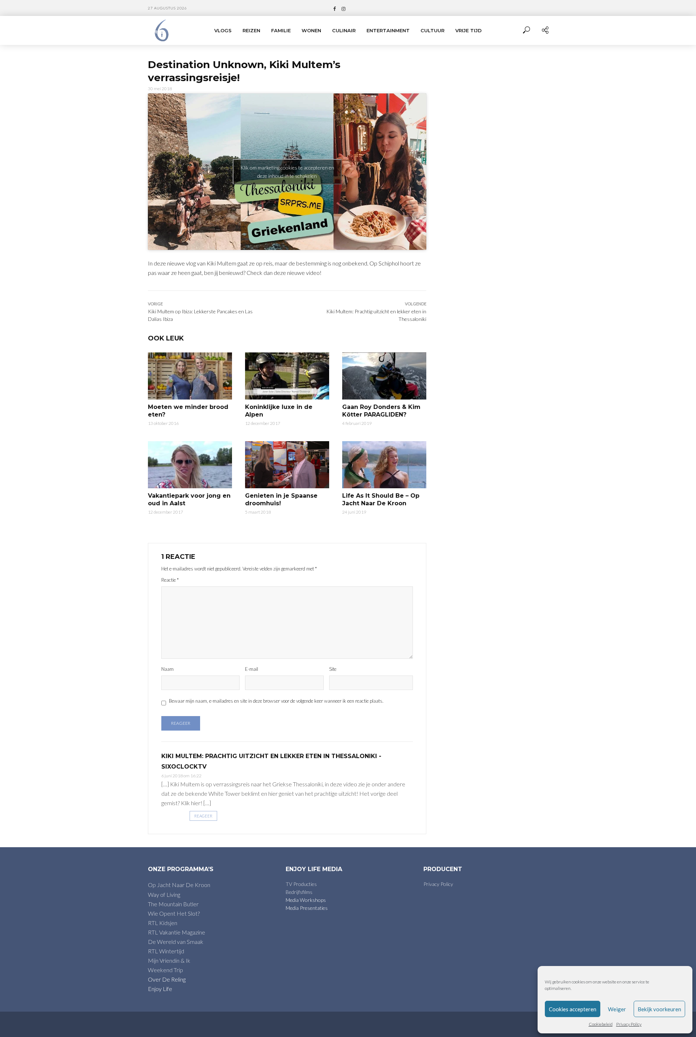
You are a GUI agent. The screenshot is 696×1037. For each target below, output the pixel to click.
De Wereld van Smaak (175, 941)
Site (332, 669)
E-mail (251, 669)
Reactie (170, 580)
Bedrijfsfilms (299, 892)
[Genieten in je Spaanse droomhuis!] (287, 464)
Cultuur (432, 30)
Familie (281, 30)
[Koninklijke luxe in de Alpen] (287, 376)
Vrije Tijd (468, 30)
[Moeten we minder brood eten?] (190, 376)
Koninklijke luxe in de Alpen (278, 410)
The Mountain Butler (173, 903)
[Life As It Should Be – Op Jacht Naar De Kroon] (384, 464)
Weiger (617, 1009)
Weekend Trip (165, 969)
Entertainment (388, 30)
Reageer (203, 816)
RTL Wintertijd (166, 951)
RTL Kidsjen (162, 922)
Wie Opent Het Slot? (174, 913)
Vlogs (223, 30)
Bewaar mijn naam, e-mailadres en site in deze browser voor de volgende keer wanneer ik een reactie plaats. (276, 701)
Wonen (311, 30)
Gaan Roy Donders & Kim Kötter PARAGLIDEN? (381, 410)
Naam (167, 669)
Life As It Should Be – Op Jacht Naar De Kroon (380, 499)
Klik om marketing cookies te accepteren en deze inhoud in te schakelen (287, 171)
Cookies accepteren (572, 1009)
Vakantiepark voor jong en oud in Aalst (189, 499)
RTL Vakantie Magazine (176, 932)
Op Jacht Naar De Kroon (179, 884)
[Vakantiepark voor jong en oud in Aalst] (190, 464)
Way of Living (164, 894)
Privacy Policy (629, 1024)
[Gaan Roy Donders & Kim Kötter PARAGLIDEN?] (384, 376)
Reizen (251, 30)
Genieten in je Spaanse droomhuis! (281, 499)
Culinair (344, 30)
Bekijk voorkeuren (659, 1009)
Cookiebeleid (601, 1024)
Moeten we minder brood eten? (188, 410)
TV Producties (301, 884)
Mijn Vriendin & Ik (169, 960)
